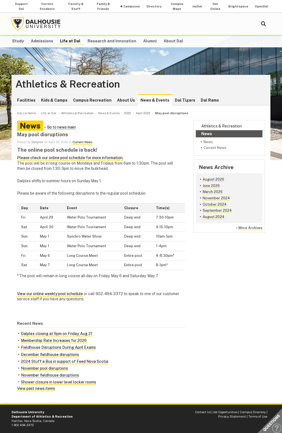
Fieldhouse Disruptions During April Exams (58, 347)
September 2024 (217, 210)
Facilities (26, 100)
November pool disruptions (44, 368)
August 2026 (213, 179)
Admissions (42, 41)
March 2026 (213, 192)
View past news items (36, 388)
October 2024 (215, 204)
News (206, 134)
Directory (154, 6)
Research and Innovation (112, 41)
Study (18, 41)
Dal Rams (210, 100)
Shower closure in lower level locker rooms (58, 382)
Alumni (150, 41)
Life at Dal (70, 41)
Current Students (47, 6)
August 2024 (213, 217)
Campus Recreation (92, 100)
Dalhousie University (36, 24)
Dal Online (215, 6)
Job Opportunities (225, 412)
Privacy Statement (232, 416)
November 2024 (216, 198)
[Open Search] (263, 24)
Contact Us (203, 412)
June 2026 (211, 186)
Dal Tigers (185, 100)
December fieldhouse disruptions (50, 354)
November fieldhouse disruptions (50, 375)
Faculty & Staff (75, 6)
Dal (197, 6)
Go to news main (61, 127)
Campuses (131, 6)
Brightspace (238, 6)
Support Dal (21, 6)
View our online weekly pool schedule (50, 294)
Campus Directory (253, 412)
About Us (126, 100)
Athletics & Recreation (67, 84)
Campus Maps (177, 6)
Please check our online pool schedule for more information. (70, 158)
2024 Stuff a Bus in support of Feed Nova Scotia (64, 361)
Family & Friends (103, 6)
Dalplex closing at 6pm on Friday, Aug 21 (56, 333)
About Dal (173, 41)
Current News (215, 148)
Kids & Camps (54, 100)
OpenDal (261, 6)
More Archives (250, 228)
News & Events (154, 100)
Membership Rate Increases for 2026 (54, 340)
